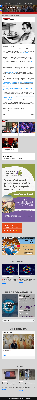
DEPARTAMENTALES (12, 3)
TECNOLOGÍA (5, 381)
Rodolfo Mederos (21, 64)
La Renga (21, 134)
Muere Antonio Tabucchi (10, 99)
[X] (1, 8)
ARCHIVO (6, 3)
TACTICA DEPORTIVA (28, 3)
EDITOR (4, 135)
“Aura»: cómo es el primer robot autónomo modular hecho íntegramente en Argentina (27, 383)
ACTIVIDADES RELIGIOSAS (7, 350)
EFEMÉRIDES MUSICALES (6, 131)
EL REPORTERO (22, 135)
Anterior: (10, 115)
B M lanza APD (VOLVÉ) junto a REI (8, 149)
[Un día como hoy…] (10, 127)
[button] (3, 13)
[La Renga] (27, 127)
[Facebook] (1, 6)
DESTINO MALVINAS (19, 3)
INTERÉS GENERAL (10, 276)
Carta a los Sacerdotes (7, 332)
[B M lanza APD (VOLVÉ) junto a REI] (10, 143)
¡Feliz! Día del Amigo (23, 312)
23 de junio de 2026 (8, 135)
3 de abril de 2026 (27, 135)
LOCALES (4, 303)
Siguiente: (31, 115)
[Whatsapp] (1, 9)
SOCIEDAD (12, 303)
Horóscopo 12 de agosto (7, 277)
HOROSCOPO (5, 276)
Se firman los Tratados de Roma (11, 72)
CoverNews (23, 398)
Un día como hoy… (6, 134)
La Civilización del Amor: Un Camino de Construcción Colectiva (15, 358)
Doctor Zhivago (25, 52)
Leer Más (4, 283)
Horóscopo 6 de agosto (23, 277)
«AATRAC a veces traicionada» (7, 306)
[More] (1, 13)
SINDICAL (8, 303)
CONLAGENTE (11, 7)
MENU (24, 3)
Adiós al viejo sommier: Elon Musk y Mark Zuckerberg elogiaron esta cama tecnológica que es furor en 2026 (9, 383)
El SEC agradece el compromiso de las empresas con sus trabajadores (26, 300)
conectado (11, 158)
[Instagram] (1, 11)
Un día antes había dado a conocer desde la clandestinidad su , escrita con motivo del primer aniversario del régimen (18, 82)
